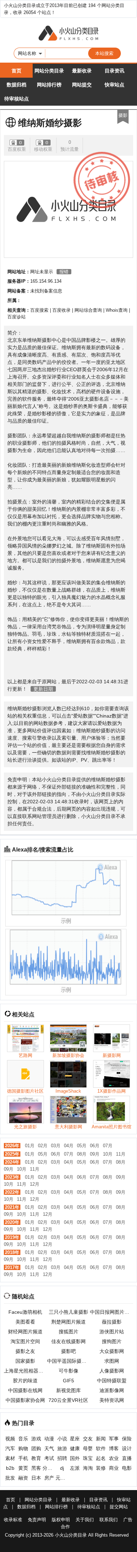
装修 (101, 1468)
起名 (101, 1458)
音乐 (23, 1438)
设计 (127, 1448)
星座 (75, 1438)
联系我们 (108, 1519)
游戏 (36, 1438)
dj (62, 1468)
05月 (81, 1145)
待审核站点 (16, 98)
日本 (36, 1478)
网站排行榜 (49, 84)
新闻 (101, 1438)
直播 (127, 1458)
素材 (10, 1458)
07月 (107, 1145)
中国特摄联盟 (111, 1380)
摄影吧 (68, 1351)
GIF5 (68, 1380)
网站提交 (82, 84)
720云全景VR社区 (68, 1400)
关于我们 (85, 1519)
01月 (29, 1145)
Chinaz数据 (109, 716)
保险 (127, 1438)
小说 (62, 1438)
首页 (16, 70)
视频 (10, 1438)
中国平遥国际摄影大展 (68, 1361)
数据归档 (16, 84)
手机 (23, 1458)
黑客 (36, 1468)
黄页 (23, 1468)
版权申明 (61, 1519)
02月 (42, 1145)
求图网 (111, 1361)
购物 (23, 1448)
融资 (23, 1478)
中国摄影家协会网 (25, 1400)
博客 (114, 1448)
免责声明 (37, 1519)
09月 (94, 1154)
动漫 (49, 1438)
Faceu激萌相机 (25, 1312)
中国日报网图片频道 (111, 1312)
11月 (120, 1154)
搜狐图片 (68, 1331)
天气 (49, 1448)
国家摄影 (25, 1361)
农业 (114, 1458)
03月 (55, 1145)
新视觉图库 (68, 1390)
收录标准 (13, 1519)
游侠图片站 (111, 1331)
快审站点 (114, 84)
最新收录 (82, 70)
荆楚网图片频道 (68, 1322)
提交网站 (119, 1506)
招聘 (62, 1458)
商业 (114, 1468)
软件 (101, 1448)
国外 (75, 1458)
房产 (49, 1478)
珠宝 (88, 1458)
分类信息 (49, 1468)
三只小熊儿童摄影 (68, 1312)
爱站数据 (83, 716)
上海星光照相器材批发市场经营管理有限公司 (25, 1371)
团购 (36, 1448)
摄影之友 (25, 1351)
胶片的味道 (25, 1380)
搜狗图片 (112, 1341)
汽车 (10, 1448)
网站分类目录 (49, 70)
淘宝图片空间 (25, 1341)
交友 (88, 1438)
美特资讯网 (111, 1400)
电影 (127, 1468)
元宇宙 (62, 1478)
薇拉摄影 (112, 1322)
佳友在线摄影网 (68, 1341)
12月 (34, 1184)
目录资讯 (114, 70)
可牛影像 (68, 1371)
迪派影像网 (111, 1390)
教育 (36, 1458)
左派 (75, 1468)
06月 (94, 1145)
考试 (49, 1458)
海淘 (88, 1468)
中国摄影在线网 (25, 1390)
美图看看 (25, 1322)
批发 (10, 1478)
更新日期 (43, 689)
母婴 (88, 1448)
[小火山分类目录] (68, 33)
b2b (10, 1468)
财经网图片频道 (25, 1331)
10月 (107, 1154)
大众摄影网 (111, 1351)
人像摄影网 (111, 1371)
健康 (75, 1448)
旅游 (62, 1448)
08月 (81, 1154)
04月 (68, 1145)
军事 (114, 1438)
